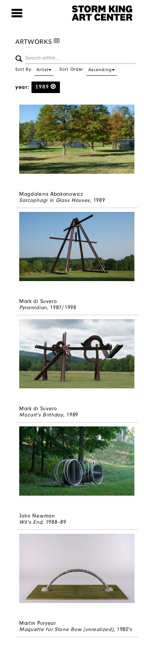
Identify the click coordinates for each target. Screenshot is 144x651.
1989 (43, 87)
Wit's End (30, 522)
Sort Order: (86, 69)
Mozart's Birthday (41, 414)
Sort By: (31, 69)
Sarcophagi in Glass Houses (54, 200)
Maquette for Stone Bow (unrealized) (66, 629)
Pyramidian (33, 307)
